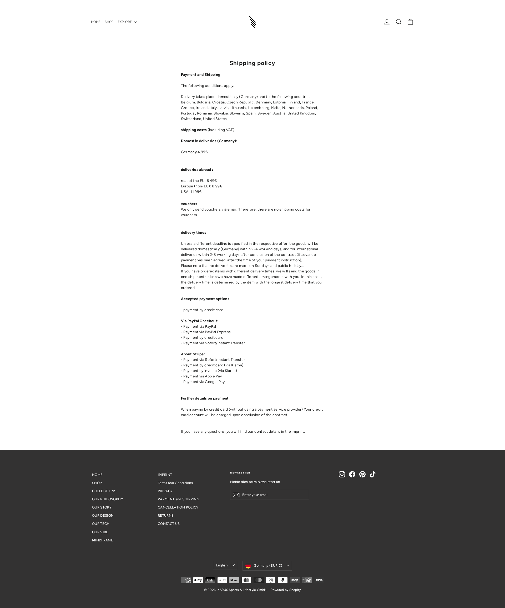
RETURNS (166, 515)
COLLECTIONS (104, 491)
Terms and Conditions (175, 483)
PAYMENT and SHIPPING (178, 499)
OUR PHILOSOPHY (107, 499)
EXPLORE (125, 22)
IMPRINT (165, 475)
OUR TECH (101, 524)
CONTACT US (169, 524)
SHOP (109, 22)
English (222, 565)
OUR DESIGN (103, 515)
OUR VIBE (100, 532)
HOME (95, 22)
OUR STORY (102, 507)
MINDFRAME (102, 540)
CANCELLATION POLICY (178, 507)
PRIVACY (165, 491)
